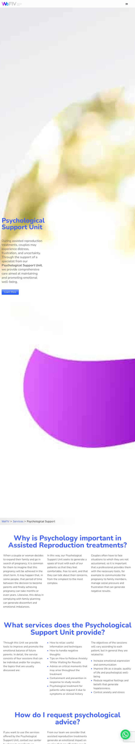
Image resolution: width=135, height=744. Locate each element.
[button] (127, 4)
